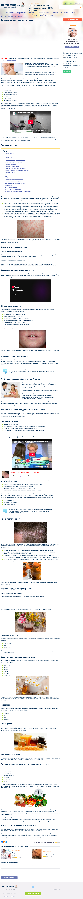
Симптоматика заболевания (12, 155)
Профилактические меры (11, 174)
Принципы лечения (10, 172)
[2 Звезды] (56, 842)
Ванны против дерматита (13, 189)
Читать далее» (50, 837)
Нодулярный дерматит (51, 854)
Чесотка (64, 12)
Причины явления (9, 153)
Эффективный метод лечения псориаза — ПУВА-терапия (41, 8)
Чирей (55, 12)
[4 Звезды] (58, 842)
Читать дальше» (11, 60)
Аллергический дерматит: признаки (14, 162)
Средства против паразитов (14, 179)
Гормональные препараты (70, 55)
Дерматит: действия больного (12, 166)
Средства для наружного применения (15, 183)
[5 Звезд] (59, 842)
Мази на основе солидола (70, 57)
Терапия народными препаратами (14, 177)
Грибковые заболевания (42, 15)
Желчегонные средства (13, 181)
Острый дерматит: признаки (14, 158)
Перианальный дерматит (17, 854)
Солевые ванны (68, 63)
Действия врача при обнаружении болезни (16, 168)
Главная (4, 16)
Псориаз (10, 12)
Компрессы (8, 185)
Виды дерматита (16, 850)
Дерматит (21, 12)
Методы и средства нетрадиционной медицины (69, 60)
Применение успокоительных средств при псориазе (72, 41)
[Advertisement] (24, 41)
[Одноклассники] (4, 842)
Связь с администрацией (66, 3)
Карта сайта (77, 3)
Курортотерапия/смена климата (72, 65)
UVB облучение (68, 68)
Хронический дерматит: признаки (15, 160)
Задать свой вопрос (33, 893)
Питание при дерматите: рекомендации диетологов (18, 191)
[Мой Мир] (6, 842)
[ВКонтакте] (2, 842)
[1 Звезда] (55, 842)
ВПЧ (73, 12)
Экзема (32, 12)
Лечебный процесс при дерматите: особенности (17, 170)
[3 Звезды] (57, 842)
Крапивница (44, 12)
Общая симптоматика (10, 164)
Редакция (6, 896)
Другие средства (11, 187)
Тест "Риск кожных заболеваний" (72, 20)
